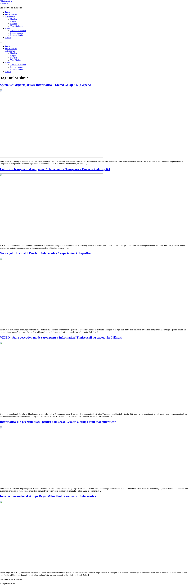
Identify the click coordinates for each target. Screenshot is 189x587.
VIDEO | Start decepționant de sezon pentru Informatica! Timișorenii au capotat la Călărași (61, 337)
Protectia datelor (16, 35)
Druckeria (4, 3)
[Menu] (1, 42)
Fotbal (7, 12)
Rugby (13, 21)
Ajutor (7, 28)
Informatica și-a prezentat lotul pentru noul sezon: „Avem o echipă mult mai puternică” (58, 421)
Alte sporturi (10, 17)
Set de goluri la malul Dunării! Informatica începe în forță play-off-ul (46, 253)
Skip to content (6, 1)
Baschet (13, 24)
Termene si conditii (18, 31)
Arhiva (8, 37)
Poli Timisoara (11, 14)
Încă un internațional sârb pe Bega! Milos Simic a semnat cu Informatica (48, 496)
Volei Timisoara (16, 26)
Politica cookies (16, 33)
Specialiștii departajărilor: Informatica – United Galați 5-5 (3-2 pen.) (45, 84)
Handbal (13, 19)
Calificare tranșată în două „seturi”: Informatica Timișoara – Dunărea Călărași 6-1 (55, 169)
